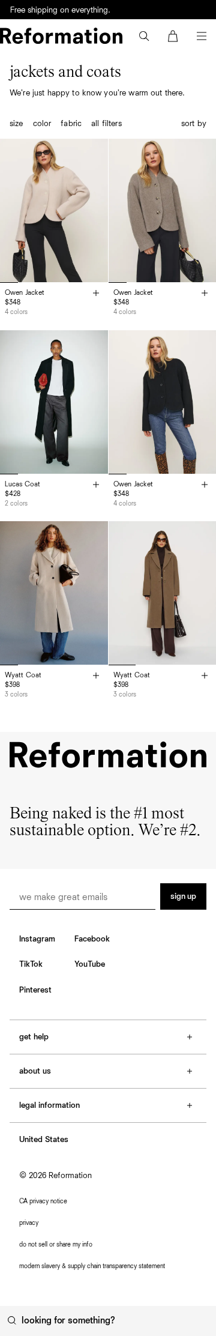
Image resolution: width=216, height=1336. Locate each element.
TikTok (31, 964)
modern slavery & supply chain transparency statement (92, 1266)
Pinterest (35, 990)
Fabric (71, 123)
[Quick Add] (96, 294)
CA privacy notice (43, 1201)
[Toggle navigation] (201, 36)
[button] (144, 36)
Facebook (92, 939)
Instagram (37, 939)
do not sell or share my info (55, 1244)
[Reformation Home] (61, 36)
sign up (183, 896)
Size (16, 123)
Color (42, 123)
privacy (28, 1223)
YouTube (89, 964)
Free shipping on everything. (60, 10)
